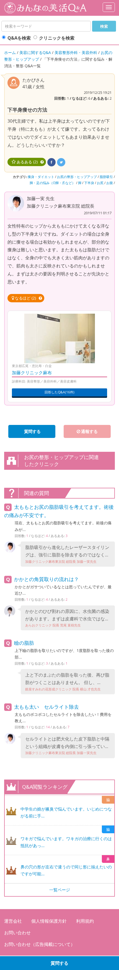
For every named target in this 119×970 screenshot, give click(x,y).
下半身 (89, 182)
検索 (104, 26)
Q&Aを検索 (19, 38)
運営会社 (13, 921)
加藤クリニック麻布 (32, 373)
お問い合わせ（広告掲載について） (39, 944)
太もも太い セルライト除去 (46, 706)
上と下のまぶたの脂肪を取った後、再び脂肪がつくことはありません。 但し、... (67, 681)
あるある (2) (27, 161)
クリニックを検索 (56, 38)
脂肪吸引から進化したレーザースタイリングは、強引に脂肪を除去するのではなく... (67, 554)
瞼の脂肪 (24, 642)
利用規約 (85, 921)
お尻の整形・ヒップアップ (77, 176)
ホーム (10, 52)
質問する (59, 963)
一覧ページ (59, 889)
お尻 (100, 182)
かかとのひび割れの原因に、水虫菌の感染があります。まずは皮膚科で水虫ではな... (67, 618)
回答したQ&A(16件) (59, 392)
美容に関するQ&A (35, 52)
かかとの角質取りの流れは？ (46, 579)
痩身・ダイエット (41, 176)
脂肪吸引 (106, 176)
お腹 (109, 182)
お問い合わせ (17, 933)
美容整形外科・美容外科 (76, 52)
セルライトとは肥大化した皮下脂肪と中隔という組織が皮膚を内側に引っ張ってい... (67, 745)
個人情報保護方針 (49, 921)
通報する (89, 431)
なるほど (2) (25, 298)
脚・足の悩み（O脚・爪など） (52, 182)
